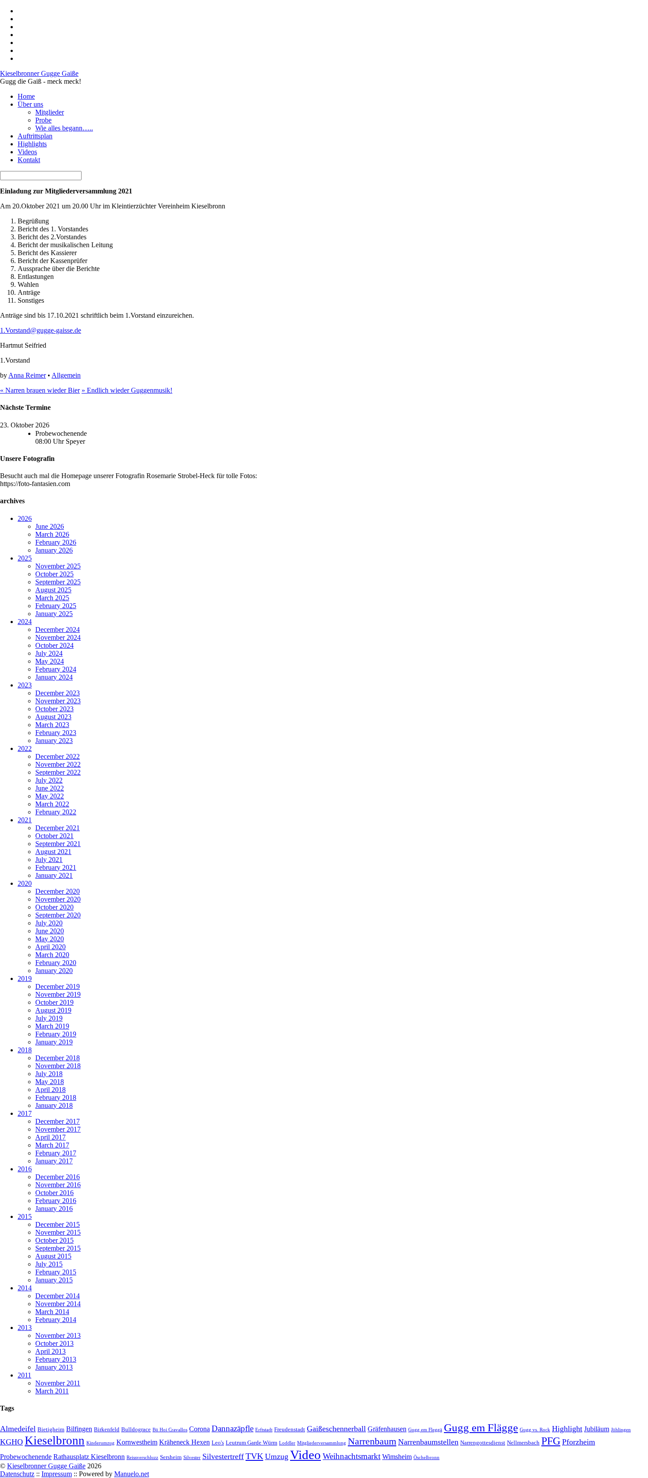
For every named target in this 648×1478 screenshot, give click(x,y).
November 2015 (58, 1232)
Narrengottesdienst (482, 1442)
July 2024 (49, 653)
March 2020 (52, 954)
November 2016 (58, 1184)
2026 (25, 518)
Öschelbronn (426, 1457)
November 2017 (58, 1129)
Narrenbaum (372, 1441)
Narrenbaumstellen (428, 1441)
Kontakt (29, 159)
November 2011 (57, 1383)
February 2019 (55, 1034)
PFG (550, 1441)
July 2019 (49, 1018)
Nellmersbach (523, 1442)
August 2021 (53, 851)
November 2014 (58, 1303)
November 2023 (58, 701)
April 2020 (50, 947)
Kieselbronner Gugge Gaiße (46, 1466)
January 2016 (54, 1208)
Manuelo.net (131, 1474)
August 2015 (53, 1256)
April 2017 (50, 1137)
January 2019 (54, 1042)
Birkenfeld (106, 1429)
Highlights (32, 144)
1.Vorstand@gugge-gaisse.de (40, 330)
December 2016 (57, 1177)
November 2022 (58, 764)
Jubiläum (596, 1429)
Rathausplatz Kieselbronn (89, 1456)
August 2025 (53, 590)
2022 (25, 748)
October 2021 (54, 835)
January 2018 (54, 1105)
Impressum (56, 1474)
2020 (25, 883)
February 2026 (55, 542)
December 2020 (57, 891)
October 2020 (54, 907)
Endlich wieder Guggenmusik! (127, 390)
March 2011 (52, 1391)
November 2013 (58, 1335)
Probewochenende (26, 1456)
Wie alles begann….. (64, 128)
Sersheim (171, 1457)
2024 (25, 621)
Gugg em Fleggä (425, 1429)
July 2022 (49, 780)
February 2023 (55, 732)
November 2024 (58, 637)
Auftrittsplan (35, 136)
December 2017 (57, 1121)
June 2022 (49, 788)
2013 (25, 1327)
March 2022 (52, 804)
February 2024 (55, 669)
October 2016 (54, 1192)
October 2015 (54, 1240)
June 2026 (49, 526)
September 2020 (58, 915)
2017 (25, 1113)
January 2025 (54, 613)
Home (26, 96)
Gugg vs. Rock (535, 1429)
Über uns (30, 104)
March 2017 (52, 1145)
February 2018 (55, 1097)
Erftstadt (263, 1429)
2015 (25, 1216)
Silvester (192, 1457)
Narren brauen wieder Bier (40, 390)
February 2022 (55, 812)
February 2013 (55, 1359)
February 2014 (55, 1319)
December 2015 (57, 1224)
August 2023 (53, 716)
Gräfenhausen (387, 1429)
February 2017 (55, 1153)
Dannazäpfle (232, 1428)
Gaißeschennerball (336, 1428)
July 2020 (49, 923)
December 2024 (57, 629)
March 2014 (52, 1311)
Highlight (567, 1428)
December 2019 (57, 986)
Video (305, 1455)
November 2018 (58, 1066)
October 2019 (54, 1002)
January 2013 (54, 1367)
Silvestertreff (223, 1456)
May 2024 (49, 661)
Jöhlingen (621, 1429)
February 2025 (55, 605)
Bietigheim (50, 1429)
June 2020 (49, 931)
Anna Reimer (27, 375)
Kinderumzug (100, 1443)
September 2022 (58, 772)
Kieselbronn (55, 1440)
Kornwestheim (136, 1442)
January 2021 (54, 875)
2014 (25, 1288)
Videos (27, 152)
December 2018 (57, 1058)
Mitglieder (49, 112)
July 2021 (49, 859)
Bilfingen (79, 1429)
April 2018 (50, 1089)
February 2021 (55, 867)
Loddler (287, 1443)
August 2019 (53, 1010)
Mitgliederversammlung (321, 1443)
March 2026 (52, 534)
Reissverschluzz (142, 1457)
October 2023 (54, 709)
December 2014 (57, 1296)
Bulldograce (136, 1429)
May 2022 (49, 796)
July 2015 (49, 1264)
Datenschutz (17, 1474)
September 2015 (58, 1248)
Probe (43, 120)
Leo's (218, 1442)
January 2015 (54, 1280)
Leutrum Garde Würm (251, 1442)
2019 (25, 978)
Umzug (276, 1456)
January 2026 (54, 550)
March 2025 (52, 598)
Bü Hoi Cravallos (170, 1429)
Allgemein (66, 375)
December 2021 (57, 828)
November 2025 (58, 566)
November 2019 (58, 994)
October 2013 (54, 1343)
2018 (25, 1050)
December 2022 (57, 756)
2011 (24, 1375)
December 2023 (57, 693)
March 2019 (52, 1026)
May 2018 (49, 1081)
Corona (199, 1429)
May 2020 (49, 939)
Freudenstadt (289, 1429)
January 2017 (54, 1161)
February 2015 (55, 1272)
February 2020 (55, 962)
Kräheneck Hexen (184, 1442)
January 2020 (54, 970)
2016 (25, 1169)
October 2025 (54, 574)
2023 (25, 685)
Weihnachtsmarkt (351, 1456)
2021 (25, 820)
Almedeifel (18, 1428)
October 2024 (54, 645)
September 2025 (58, 582)
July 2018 (49, 1073)
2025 (25, 558)
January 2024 (54, 677)
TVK (254, 1456)
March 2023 (52, 724)
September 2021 (58, 843)
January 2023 (54, 740)
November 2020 (58, 899)
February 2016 (55, 1200)
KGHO (11, 1441)
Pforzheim (578, 1441)
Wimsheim (397, 1456)
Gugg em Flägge (481, 1427)
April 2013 (50, 1351)
